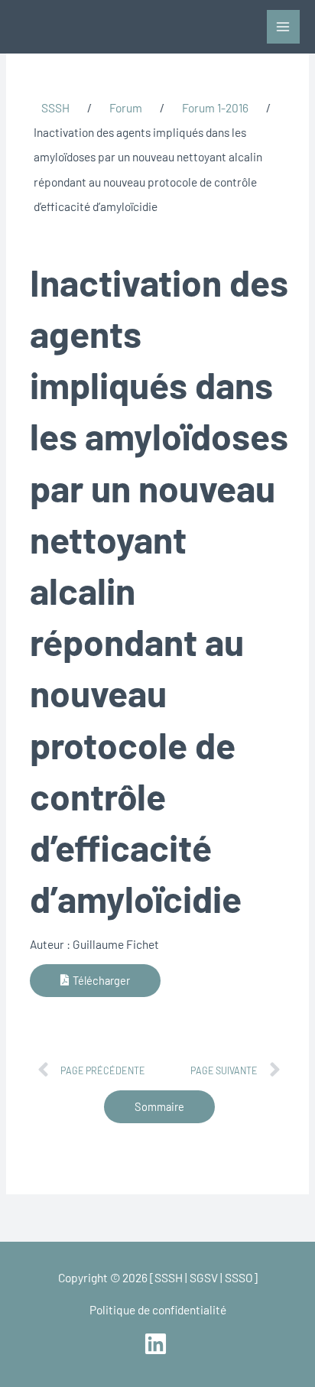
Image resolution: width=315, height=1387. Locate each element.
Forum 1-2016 (215, 107)
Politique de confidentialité (157, 1309)
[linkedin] (157, 1344)
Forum (125, 107)
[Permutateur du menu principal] (283, 26)
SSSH (55, 107)
